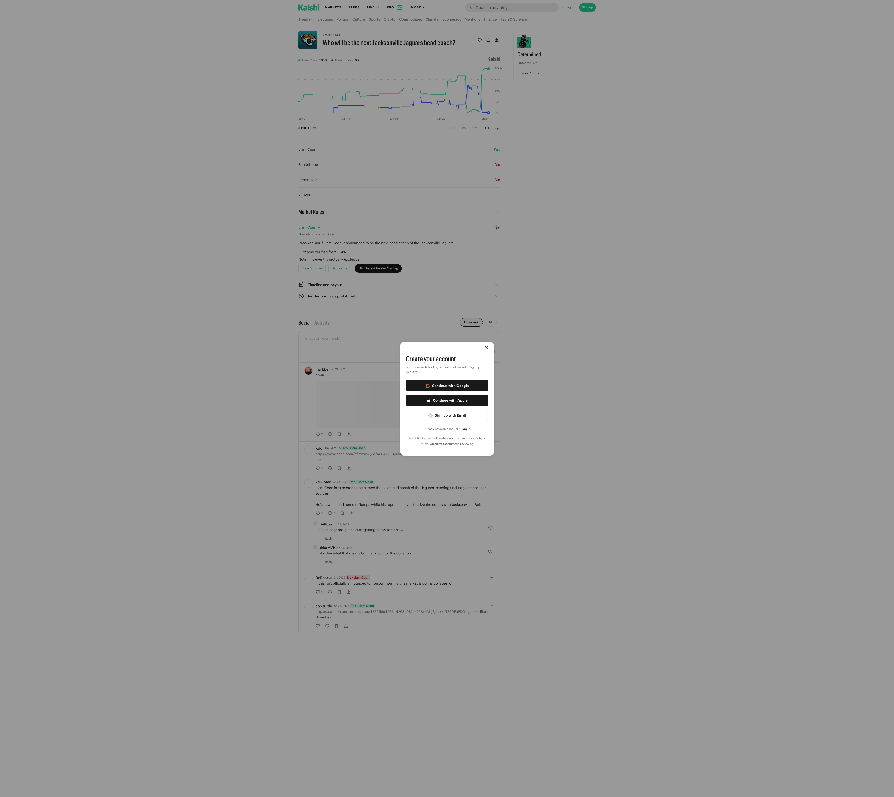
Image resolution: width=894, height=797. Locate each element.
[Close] (486, 347)
